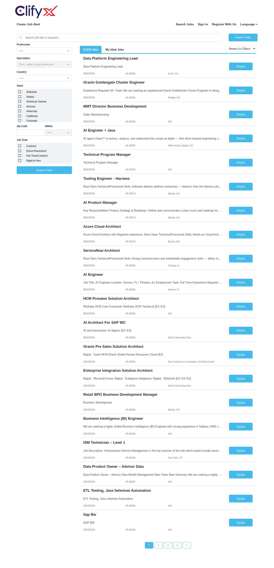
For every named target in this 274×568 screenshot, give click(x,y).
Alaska (30, 96)
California (32, 116)
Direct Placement (36, 151)
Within (48, 126)
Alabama (31, 91)
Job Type (22, 139)
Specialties (23, 58)
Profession (23, 44)
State (20, 85)
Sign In (203, 24)
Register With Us (224, 24)
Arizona (30, 106)
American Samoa (36, 101)
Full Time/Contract (37, 155)
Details (241, 66)
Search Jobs (185, 24)
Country (22, 71)
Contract (31, 146)
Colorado (31, 120)
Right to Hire (33, 160)
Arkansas (31, 111)
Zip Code (22, 126)
